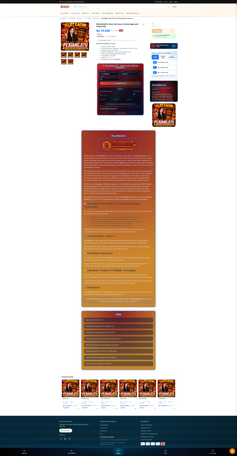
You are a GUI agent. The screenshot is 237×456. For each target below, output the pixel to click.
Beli (166, 31)
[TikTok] (69, 438)
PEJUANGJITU (159, 2)
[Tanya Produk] (172, 31)
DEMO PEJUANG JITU (132, 13)
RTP (165, 453)
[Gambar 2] (71, 55)
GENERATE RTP (120, 83)
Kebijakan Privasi (146, 428)
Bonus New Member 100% (163, 57)
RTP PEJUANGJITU (171, 57)
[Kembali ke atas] (233, 447)
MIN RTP (102, 77)
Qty (153, 23)
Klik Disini (118, 59)
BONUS (24, 453)
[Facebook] (60, 438)
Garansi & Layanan (146, 440)
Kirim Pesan (67, 430)
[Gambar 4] (84, 55)
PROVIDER (103, 71)
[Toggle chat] (232, 451)
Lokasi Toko (103, 431)
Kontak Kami (104, 428)
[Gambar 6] (71, 62)
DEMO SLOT (85, 13)
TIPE (122, 71)
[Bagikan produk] (143, 25)
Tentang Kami (104, 425)
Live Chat (212, 453)
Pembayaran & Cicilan (147, 437)
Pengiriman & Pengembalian (149, 434)
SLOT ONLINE (75, 13)
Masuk (176, 2)
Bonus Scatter (155, 57)
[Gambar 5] (64, 62)
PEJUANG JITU (119, 13)
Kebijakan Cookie (146, 431)
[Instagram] (65, 438)
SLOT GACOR (96, 13)
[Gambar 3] (77, 55)
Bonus (166, 2)
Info (174, 46)
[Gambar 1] (64, 55)
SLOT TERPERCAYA (107, 13)
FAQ (101, 434)
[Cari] (75, 7)
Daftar (171, 2)
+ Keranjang (157, 31)
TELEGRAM (71, 453)
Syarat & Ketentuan (146, 425)
